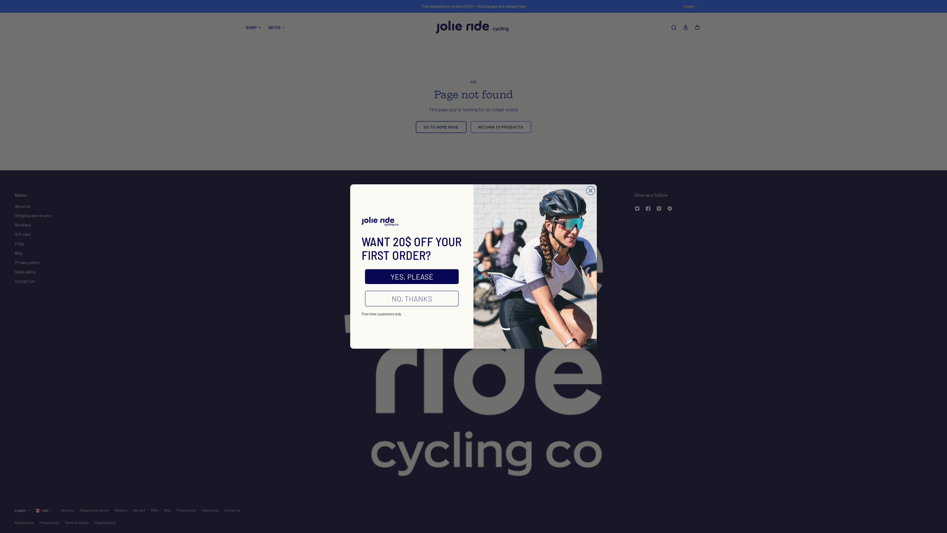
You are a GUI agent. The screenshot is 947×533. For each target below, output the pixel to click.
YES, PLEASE (412, 276)
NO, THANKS (412, 298)
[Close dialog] (590, 190)
